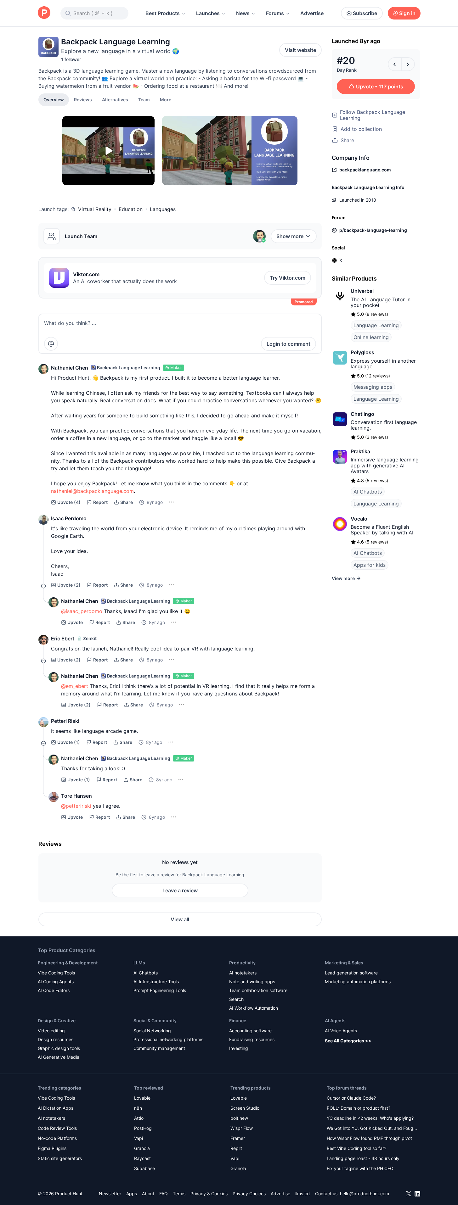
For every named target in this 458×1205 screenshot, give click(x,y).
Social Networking (152, 1030)
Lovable (142, 1098)
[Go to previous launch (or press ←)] (394, 64)
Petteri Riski (65, 721)
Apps (131, 1193)
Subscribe (365, 13)
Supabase (144, 1168)
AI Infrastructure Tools (156, 981)
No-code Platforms (57, 1138)
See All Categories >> (348, 1040)
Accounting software (250, 1030)
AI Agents (335, 1020)
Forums (275, 13)
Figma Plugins (52, 1148)
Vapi (138, 1138)
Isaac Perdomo (69, 518)
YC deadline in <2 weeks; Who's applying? (370, 1118)
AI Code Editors (54, 990)
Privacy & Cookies (209, 1193)
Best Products (162, 13)
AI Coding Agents (56, 981)
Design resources (55, 1039)
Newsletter (110, 1193)
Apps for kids (369, 565)
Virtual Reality (94, 209)
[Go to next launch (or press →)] (408, 64)
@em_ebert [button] (74, 686)
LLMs (139, 962)
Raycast (142, 1158)
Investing (238, 1048)
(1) (68, 742)
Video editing (51, 1030)
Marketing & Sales (344, 962)
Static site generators (60, 1158)
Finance (237, 1020)
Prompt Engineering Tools (159, 990)
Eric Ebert (62, 638)
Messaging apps (372, 387)
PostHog (143, 1128)
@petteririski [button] (76, 806)
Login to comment (288, 344)
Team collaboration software (258, 990)
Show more (289, 236)
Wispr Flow (241, 1128)
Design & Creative (57, 1020)
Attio (139, 1118)
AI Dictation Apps (55, 1108)
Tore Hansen (76, 796)
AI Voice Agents (341, 1030)
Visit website (300, 50)
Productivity (242, 962)
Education (131, 209)
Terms (179, 1193)
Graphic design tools (59, 1048)
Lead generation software (351, 972)
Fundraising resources (251, 1039)
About (148, 1193)
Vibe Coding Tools (56, 972)
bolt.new (239, 1118)
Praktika (360, 451)
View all (180, 919)
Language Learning (376, 325)
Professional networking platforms (168, 1039)
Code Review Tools (57, 1128)
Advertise (312, 13)
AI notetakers (243, 972)
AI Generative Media (58, 1057)
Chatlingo (362, 414)
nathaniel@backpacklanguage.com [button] (92, 491)
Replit (236, 1148)
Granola (142, 1148)
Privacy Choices (249, 1193)
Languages (163, 209)
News (243, 13)
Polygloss (362, 352)
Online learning (371, 337)
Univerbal (362, 291)
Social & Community (155, 1020)
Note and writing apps (252, 981)
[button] (165, 99)
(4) (69, 502)
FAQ (163, 1193)
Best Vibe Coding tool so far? (356, 1148)
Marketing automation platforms (358, 981)
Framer (237, 1138)
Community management (159, 1048)
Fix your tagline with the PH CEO (360, 1168)
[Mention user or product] (51, 344)
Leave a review (180, 890)
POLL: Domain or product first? (358, 1108)
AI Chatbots (367, 491)
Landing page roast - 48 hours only (363, 1158)
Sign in (407, 13)
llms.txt (302, 1193)
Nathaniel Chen (69, 368)
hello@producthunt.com (364, 1193)
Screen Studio (244, 1108)
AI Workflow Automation (253, 1008)
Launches (208, 13)
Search (236, 999)
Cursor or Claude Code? (351, 1098)
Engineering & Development (68, 962)
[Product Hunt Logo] (44, 13)
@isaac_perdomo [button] (81, 611)
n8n (138, 1108)
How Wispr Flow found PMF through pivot (369, 1138)
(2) (69, 585)
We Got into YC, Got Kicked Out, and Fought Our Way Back (372, 1128)
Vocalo (359, 519)
